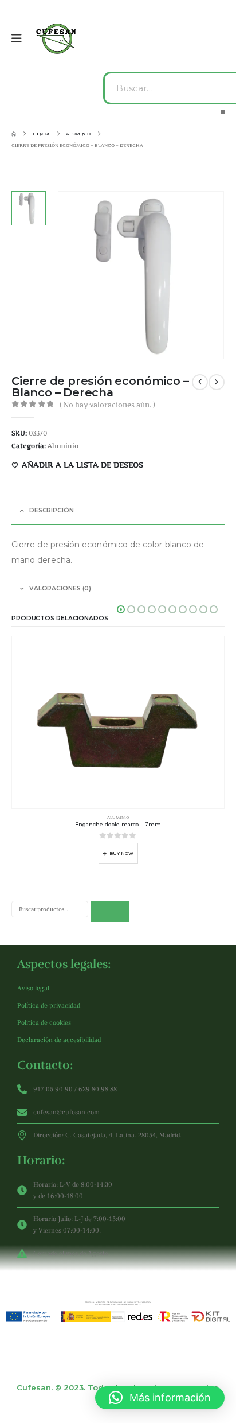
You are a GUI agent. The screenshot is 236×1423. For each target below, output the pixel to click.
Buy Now (121, 853)
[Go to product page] (118, 722)
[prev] (200, 382)
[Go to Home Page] (13, 133)
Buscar (110, 911)
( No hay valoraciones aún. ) (107, 405)
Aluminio (63, 446)
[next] (217, 382)
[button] (121, 609)
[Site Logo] (57, 38)
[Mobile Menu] (20, 38)
